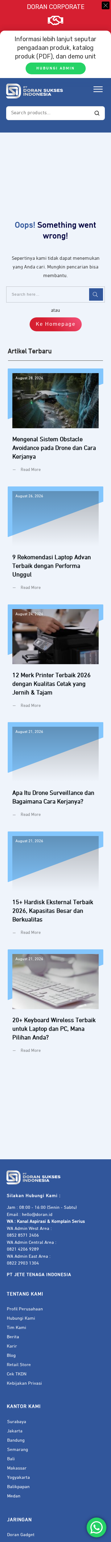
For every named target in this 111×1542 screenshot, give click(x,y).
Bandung (16, 1440)
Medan (13, 1496)
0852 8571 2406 (23, 1235)
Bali (11, 1459)
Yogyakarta (18, 1477)
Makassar (17, 1468)
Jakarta (15, 1431)
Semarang (17, 1449)
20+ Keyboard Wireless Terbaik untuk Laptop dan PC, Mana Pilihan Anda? (55, 1006)
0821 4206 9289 (23, 1249)
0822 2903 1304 (23, 1263)
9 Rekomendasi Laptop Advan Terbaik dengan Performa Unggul (55, 543)
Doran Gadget (21, 1534)
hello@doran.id (37, 1214)
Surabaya (16, 1421)
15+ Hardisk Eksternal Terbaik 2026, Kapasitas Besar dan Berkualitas (55, 888)
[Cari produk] (96, 113)
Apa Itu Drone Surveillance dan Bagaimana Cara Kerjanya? (55, 774)
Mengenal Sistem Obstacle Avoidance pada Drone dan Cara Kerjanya (55, 425)
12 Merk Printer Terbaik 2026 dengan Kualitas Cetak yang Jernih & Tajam (55, 661)
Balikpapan (18, 1486)
